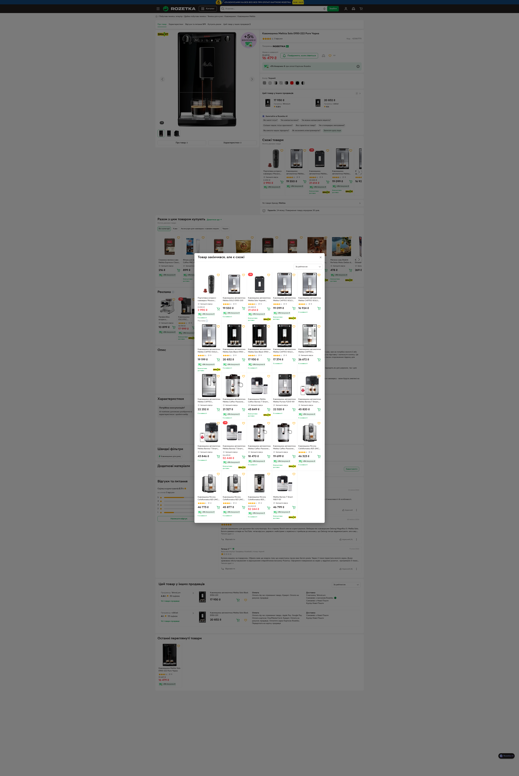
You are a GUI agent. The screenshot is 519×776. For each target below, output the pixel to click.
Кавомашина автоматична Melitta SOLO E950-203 (234, 299)
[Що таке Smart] (267, 319)
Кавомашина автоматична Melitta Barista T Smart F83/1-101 (309, 400)
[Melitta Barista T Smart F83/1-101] (284, 483)
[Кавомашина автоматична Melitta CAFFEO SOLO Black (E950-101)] (284, 335)
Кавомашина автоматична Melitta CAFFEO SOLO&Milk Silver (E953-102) (309, 351)
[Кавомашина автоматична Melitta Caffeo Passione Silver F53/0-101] (259, 432)
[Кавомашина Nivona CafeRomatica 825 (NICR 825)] (309, 432)
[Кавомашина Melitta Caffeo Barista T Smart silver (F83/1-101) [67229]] (259, 385)
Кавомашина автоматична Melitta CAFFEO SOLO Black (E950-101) (284, 351)
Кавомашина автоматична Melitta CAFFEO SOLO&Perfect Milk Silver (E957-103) (209, 400)
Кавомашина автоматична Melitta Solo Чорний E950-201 (259, 299)
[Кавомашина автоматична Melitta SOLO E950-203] (234, 284)
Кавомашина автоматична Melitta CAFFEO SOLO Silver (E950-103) (284, 299)
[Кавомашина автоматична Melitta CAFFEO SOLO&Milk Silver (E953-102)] (309, 335)
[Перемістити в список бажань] (218, 275)
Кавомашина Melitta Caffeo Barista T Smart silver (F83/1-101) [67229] (259, 400)
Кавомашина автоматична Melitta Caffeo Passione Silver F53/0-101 (259, 447)
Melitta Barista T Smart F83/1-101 (283, 498)
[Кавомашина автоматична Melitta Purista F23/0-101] (284, 385)
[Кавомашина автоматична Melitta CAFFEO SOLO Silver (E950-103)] (284, 284)
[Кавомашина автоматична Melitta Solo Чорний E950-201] (259, 284)
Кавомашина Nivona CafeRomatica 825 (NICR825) (257, 498)
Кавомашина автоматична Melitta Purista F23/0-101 (284, 400)
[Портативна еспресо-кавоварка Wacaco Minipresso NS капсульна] (209, 284)
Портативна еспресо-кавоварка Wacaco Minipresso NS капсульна (209, 299)
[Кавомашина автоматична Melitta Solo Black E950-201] (234, 335)
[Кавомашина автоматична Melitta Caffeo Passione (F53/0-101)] (234, 385)
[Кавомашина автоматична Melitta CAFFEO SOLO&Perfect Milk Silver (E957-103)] (209, 385)
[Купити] (218, 309)
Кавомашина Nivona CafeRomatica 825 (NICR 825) (309, 447)
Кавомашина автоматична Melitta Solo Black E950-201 (234, 351)
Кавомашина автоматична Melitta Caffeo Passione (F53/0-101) (234, 400)
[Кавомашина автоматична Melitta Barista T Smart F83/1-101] (309, 385)
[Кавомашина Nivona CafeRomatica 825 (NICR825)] (259, 483)
